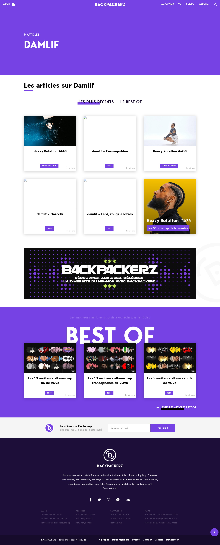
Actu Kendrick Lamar (85, 514)
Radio (190, 4)
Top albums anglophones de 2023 (160, 518)
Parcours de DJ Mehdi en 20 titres (160, 522)
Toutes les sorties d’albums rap (55, 522)
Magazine (167, 4)
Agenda (203, 4)
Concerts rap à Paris (119, 514)
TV (179, 4)
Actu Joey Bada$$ (84, 518)
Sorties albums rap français (54, 518)
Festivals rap (116, 522)
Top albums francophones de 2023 (161, 514)
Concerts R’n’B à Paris (120, 518)
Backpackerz (110, 4)
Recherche (215, 4)
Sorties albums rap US (51, 514)
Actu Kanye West (84, 522)
